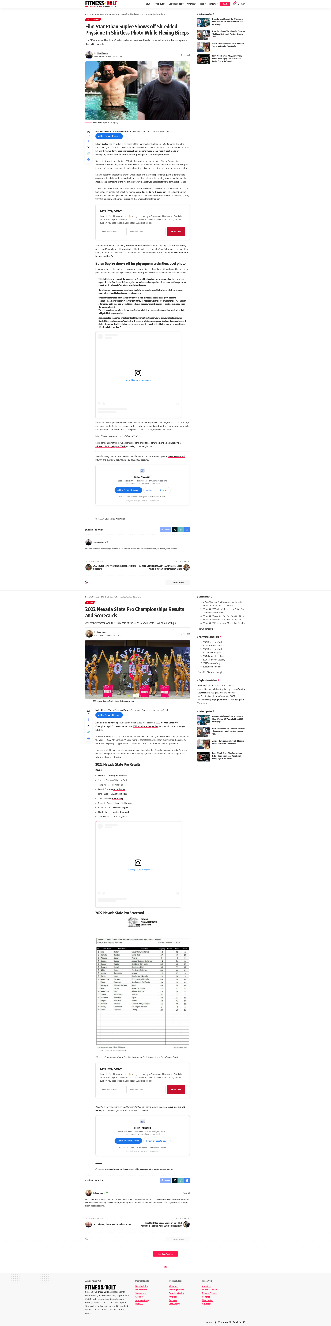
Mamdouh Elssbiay (215, 656)
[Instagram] (189, 1193)
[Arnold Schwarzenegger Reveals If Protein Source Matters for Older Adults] (203, 47)
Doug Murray (102, 632)
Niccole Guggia (120, 807)
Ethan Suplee (110, 519)
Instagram (143, 497)
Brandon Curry (213, 663)
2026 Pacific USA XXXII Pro (221, 619)
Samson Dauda (214, 645)
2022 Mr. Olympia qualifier (145, 726)
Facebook (134, 497)
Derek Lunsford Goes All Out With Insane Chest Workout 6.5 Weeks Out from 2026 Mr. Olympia (227, 21)
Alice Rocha (119, 789)
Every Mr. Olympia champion (210, 672)
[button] (225, 4)
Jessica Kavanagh (121, 812)
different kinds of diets (137, 245)
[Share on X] (88, 147)
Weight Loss (120, 519)
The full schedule (205, 628)
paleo (182, 245)
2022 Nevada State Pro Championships (119, 1169)
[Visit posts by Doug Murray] (88, 1193)
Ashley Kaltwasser (118, 775)
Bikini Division (154, 1169)
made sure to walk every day (152, 192)
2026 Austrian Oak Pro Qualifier (224, 616)
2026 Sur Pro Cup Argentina (222, 602)
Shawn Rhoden (214, 666)
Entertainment (93, 19)
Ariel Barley (117, 798)
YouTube (163, 497)
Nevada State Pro (166, 1169)
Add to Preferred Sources (109, 136)
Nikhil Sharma (102, 53)
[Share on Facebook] (88, 141)
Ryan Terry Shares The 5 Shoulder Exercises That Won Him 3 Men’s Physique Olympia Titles (228, 34)
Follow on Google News (157, 490)
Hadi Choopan (214, 652)
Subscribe (176, 231)
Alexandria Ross (119, 794)
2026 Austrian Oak (218, 605)
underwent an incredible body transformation (131, 151)
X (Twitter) (152, 497)
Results (90, 602)
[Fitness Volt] (101, 4)
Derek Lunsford (214, 642)
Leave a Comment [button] (179, 582)
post (107, 269)
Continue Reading (165, 1254)
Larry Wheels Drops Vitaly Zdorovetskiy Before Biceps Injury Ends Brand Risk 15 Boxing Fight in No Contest (227, 58)
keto (176, 245)
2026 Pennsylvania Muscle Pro (223, 623)
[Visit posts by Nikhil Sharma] (88, 542)
